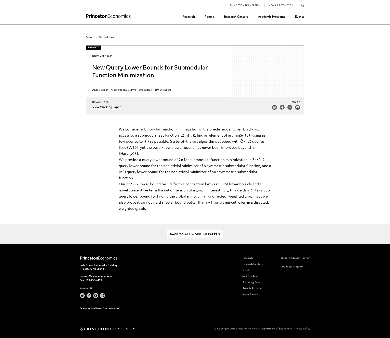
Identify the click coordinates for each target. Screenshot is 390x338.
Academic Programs (271, 16)
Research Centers (236, 16)
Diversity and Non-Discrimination (99, 309)
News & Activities (281, 5)
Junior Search (250, 294)
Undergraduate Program (295, 258)
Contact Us (86, 288)
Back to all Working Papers (195, 234)
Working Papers (106, 37)
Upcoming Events (252, 282)
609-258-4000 (103, 277)
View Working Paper (106, 107)
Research (188, 16)
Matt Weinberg (162, 90)
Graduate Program (292, 267)
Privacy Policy (302, 329)
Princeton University (245, 5)
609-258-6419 (94, 280)
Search (302, 5)
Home (108, 16)
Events (299, 16)
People (209, 16)
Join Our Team (250, 276)
